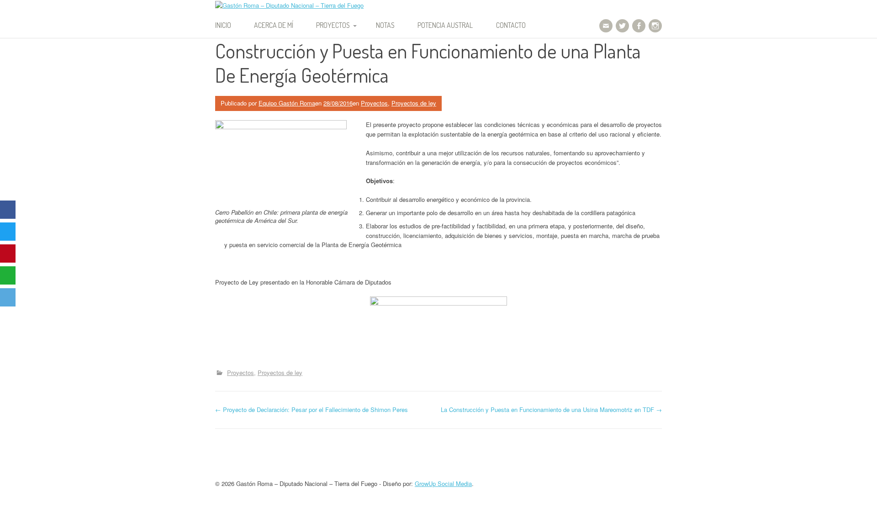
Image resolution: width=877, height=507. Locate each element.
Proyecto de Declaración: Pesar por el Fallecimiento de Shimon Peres (311, 409)
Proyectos (333, 25)
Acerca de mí (273, 25)
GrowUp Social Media (443, 483)
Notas (385, 25)
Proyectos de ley (413, 103)
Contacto (511, 25)
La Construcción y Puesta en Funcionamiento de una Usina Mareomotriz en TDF (551, 409)
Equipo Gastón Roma (287, 103)
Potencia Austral (445, 25)
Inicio (223, 25)
